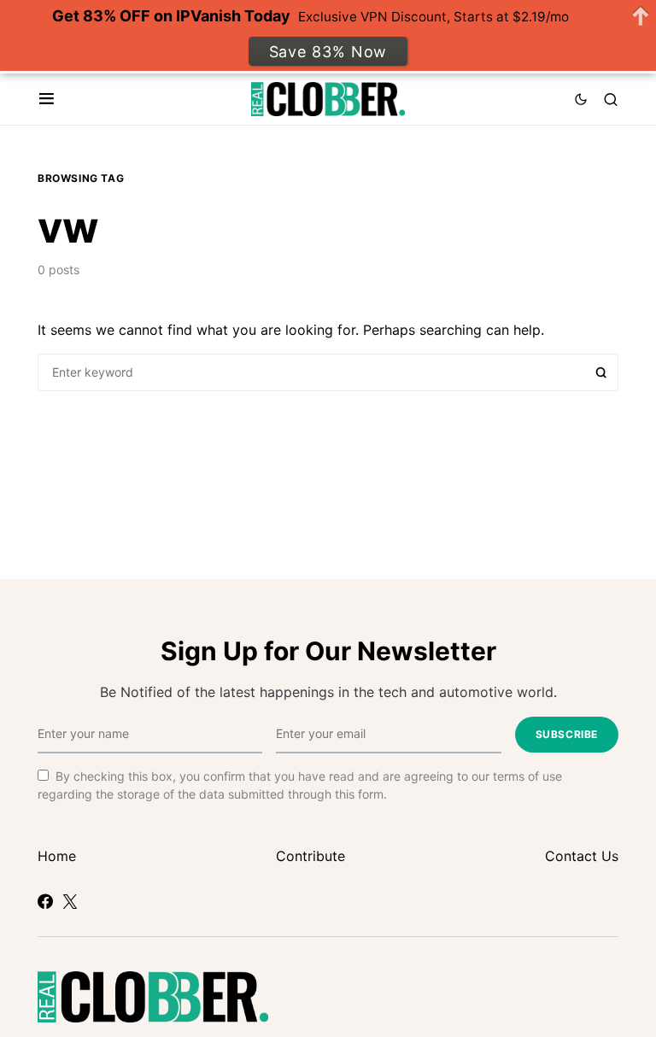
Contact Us (581, 855)
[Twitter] (70, 901)
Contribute (310, 855)
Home (57, 855)
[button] (47, 99)
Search (601, 372)
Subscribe (567, 734)
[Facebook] (45, 901)
